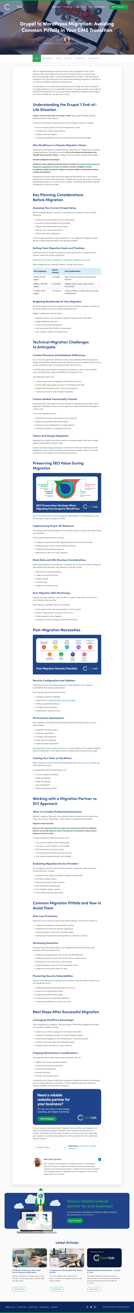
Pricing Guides (80, 58)
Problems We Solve (94, 58)
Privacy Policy (21, 1307)
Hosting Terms (44, 1307)
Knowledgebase (47, 58)
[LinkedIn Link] (95, 1307)
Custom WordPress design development (48, 448)
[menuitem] (57, 7)
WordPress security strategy (64, 700)
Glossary (58, 58)
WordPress (69, 43)
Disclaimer (54, 1307)
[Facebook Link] (87, 1307)
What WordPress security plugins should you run (51, 748)
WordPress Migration (82, 43)
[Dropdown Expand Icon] (61, 7)
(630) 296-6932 (87, 1215)
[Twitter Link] (91, 1307)
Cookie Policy (32, 1307)
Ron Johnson (57, 43)
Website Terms (10, 1307)
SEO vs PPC (68, 58)
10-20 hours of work (84, 763)
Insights (36, 58)
